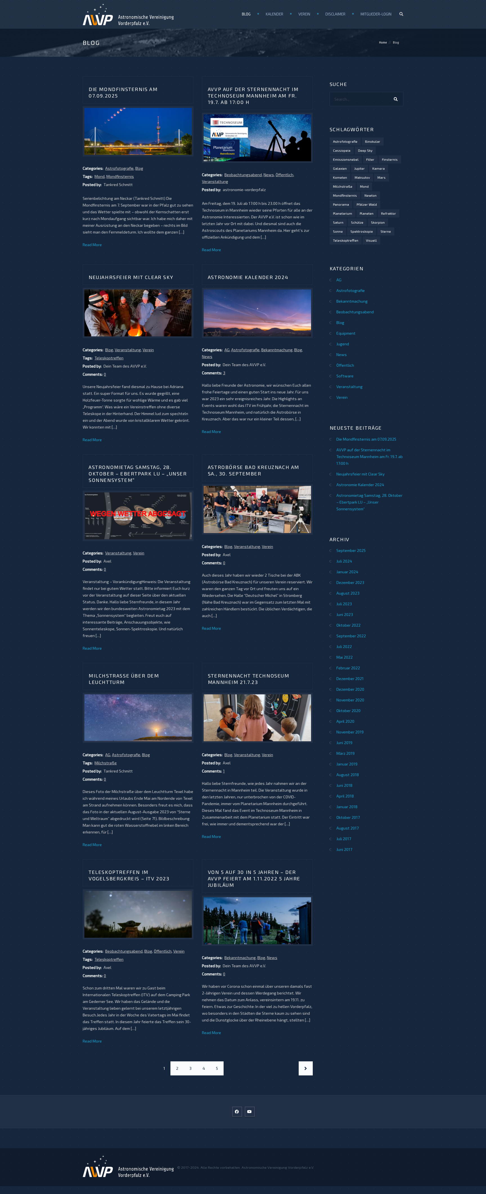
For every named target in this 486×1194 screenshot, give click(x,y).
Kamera (378, 168)
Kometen (340, 177)
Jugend (342, 343)
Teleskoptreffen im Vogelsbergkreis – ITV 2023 (129, 875)
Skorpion (378, 222)
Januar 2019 (346, 764)
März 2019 (345, 753)
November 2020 (350, 699)
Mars (381, 177)
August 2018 (347, 774)
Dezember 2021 (350, 678)
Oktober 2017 (348, 817)
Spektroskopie (361, 231)
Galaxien (340, 168)
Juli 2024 (344, 561)
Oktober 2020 (348, 710)
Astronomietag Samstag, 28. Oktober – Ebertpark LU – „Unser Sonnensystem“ (138, 473)
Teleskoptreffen (108, 357)
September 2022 (351, 635)
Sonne (338, 231)
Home (383, 42)
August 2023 (347, 593)
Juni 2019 (344, 742)
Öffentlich (284, 174)
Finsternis (390, 159)
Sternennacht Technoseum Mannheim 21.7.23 (248, 678)
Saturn (338, 222)
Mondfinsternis (120, 176)
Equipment (346, 333)
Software (345, 375)
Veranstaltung (215, 181)
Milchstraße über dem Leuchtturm (124, 678)
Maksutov (362, 177)
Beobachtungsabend (243, 174)
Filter (370, 159)
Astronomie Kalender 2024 (248, 277)
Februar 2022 (348, 667)
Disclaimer (335, 14)
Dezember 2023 (350, 582)
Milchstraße (105, 762)
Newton (370, 195)
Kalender (274, 14)
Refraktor (388, 213)
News (269, 174)
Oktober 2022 (348, 625)
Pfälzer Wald (367, 204)
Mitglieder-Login (376, 14)
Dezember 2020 (350, 689)
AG (227, 349)
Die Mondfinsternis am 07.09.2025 (366, 439)
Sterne (386, 231)
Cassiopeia (341, 150)
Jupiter (359, 168)
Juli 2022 (344, 646)
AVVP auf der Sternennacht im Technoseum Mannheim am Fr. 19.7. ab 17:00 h (253, 95)
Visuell (371, 240)
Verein (304, 14)
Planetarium (342, 213)
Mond (99, 176)
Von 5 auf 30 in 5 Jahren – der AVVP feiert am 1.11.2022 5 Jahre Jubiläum (254, 878)
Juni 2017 (344, 849)
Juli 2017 (343, 838)
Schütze (357, 222)
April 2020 (345, 721)
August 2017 (347, 828)
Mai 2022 (344, 657)
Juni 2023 (344, 614)
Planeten (367, 213)
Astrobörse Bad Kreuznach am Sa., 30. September (253, 470)
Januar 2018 (346, 806)
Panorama (341, 204)
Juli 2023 (344, 603)
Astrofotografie (119, 168)
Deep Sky (365, 150)
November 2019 (350, 731)
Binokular (372, 141)
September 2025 (351, 550)
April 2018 (345, 796)
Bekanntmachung (276, 349)
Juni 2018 (344, 785)
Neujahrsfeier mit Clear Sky (131, 277)
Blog (246, 14)
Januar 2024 (347, 571)
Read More (92, 244)
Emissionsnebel (346, 159)
